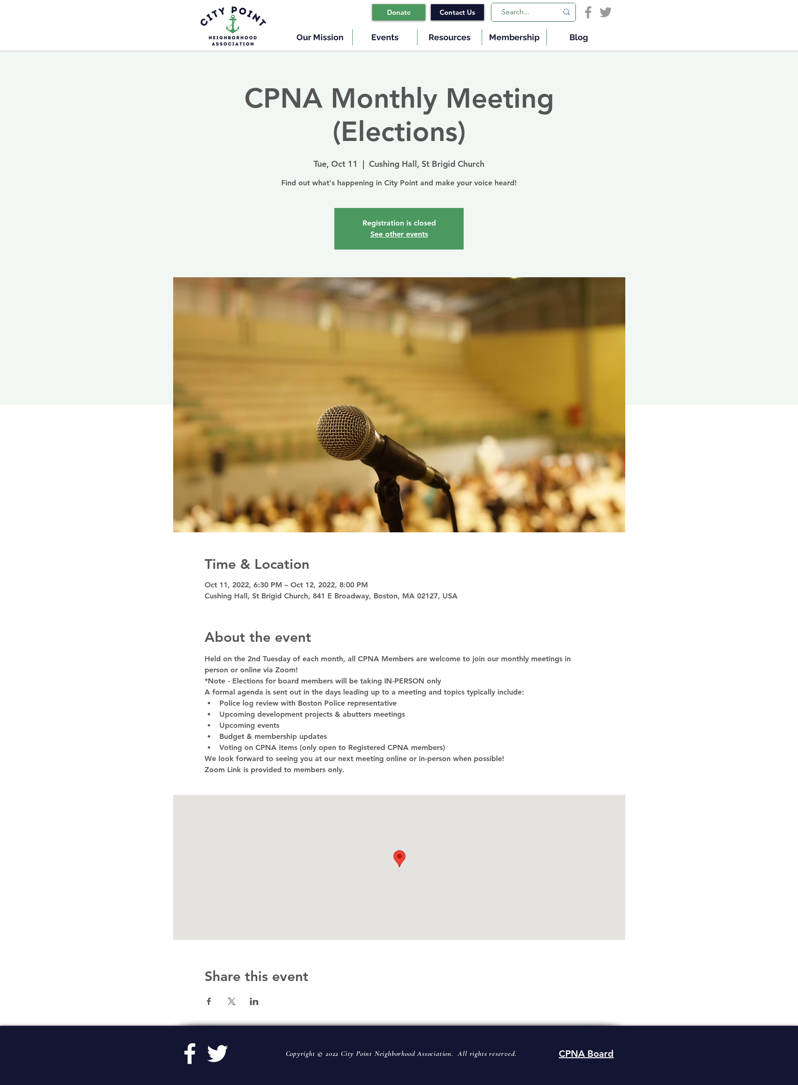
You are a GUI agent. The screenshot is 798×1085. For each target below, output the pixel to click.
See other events (399, 234)
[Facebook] (588, 12)
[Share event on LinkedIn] (254, 1001)
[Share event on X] (231, 1001)
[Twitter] (606, 12)
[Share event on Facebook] (209, 1001)
